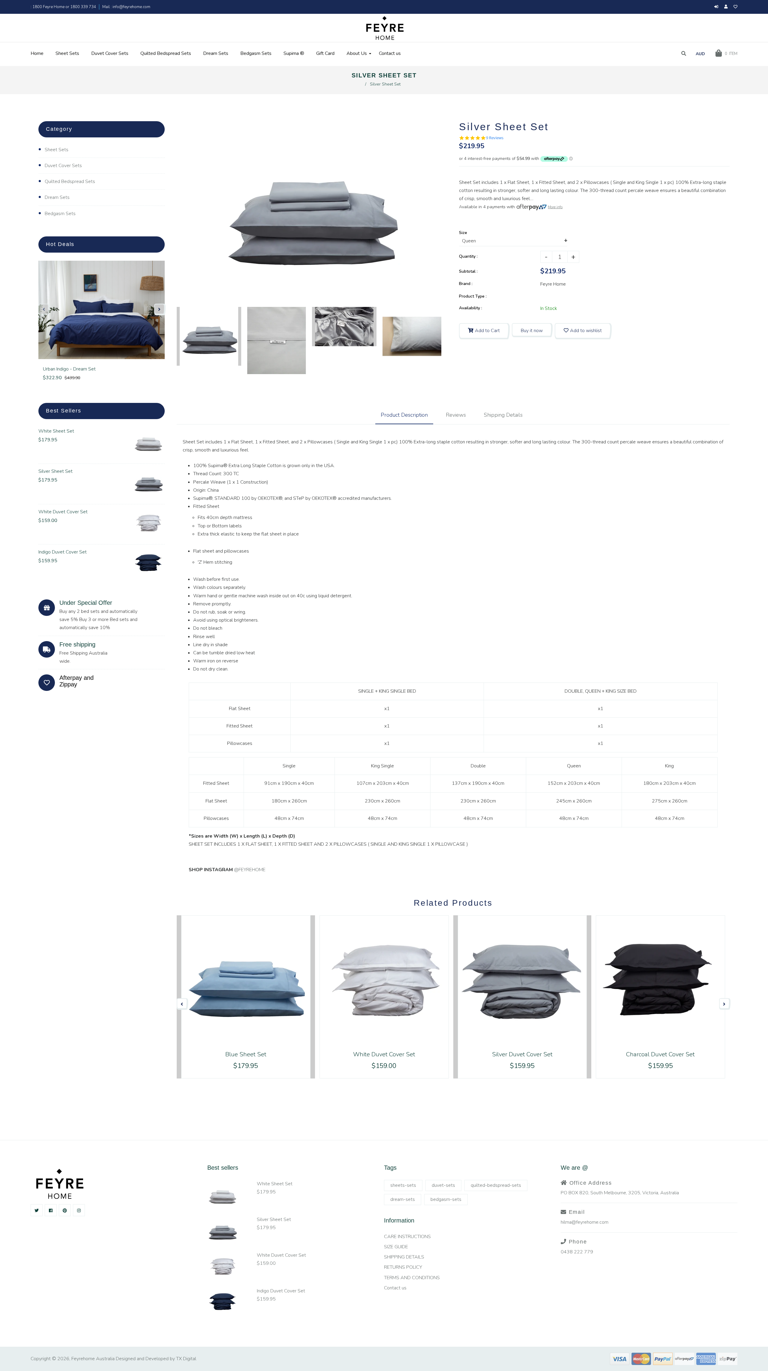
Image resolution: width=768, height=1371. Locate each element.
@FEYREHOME (250, 869)
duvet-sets (443, 1185)
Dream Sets (57, 197)
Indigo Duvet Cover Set (62, 552)
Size (463, 233)
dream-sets (402, 1199)
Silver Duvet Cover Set (522, 1054)
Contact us (395, 1288)
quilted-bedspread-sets (496, 1185)
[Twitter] (37, 1210)
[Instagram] (79, 1210)
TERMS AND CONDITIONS (412, 1277)
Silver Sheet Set (55, 471)
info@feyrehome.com (131, 7)
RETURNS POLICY (403, 1267)
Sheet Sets (56, 149)
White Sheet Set (56, 431)
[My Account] (727, 7)
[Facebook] (51, 1210)
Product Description (404, 414)
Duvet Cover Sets (63, 165)
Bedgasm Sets (60, 213)
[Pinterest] (65, 1210)
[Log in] (716, 7)
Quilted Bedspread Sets (70, 181)
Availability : (470, 308)
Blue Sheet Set (245, 1054)
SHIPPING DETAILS (404, 1257)
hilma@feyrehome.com (584, 1222)
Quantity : (468, 256)
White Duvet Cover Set (63, 511)
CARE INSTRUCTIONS (407, 1236)
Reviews (456, 414)
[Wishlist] (735, 7)
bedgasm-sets (445, 1199)
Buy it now (532, 330)
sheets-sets (403, 1185)
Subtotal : (468, 271)
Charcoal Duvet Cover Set (660, 1054)
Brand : (465, 283)
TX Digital (186, 1358)
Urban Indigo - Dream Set (69, 369)
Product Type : (473, 296)
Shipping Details (503, 414)
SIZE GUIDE (396, 1247)
